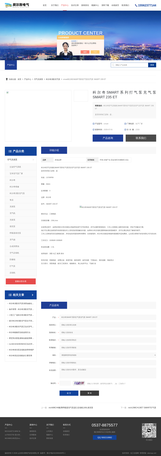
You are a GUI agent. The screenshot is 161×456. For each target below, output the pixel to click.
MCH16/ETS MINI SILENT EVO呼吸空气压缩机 (13, 431)
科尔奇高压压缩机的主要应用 (20, 356)
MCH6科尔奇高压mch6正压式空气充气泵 (13, 438)
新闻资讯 (85, 5)
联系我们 (125, 5)
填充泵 (12, 226)
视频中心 (95, 5)
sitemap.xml (151, 453)
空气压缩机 (14, 253)
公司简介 (49, 431)
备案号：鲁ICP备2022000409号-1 (52, 453)
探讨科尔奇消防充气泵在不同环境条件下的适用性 (22, 321)
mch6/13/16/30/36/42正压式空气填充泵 (22, 344)
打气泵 (12, 266)
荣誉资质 (49, 438)
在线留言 (115, 5)
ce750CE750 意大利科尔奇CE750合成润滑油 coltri (13, 435)
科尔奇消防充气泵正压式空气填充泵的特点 (22, 327)
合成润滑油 (14, 246)
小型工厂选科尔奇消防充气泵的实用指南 (22, 315)
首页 (45, 5)
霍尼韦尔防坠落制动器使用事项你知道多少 (22, 338)
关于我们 (55, 5)
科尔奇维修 (14, 187)
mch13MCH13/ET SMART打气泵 (142, 408)
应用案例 (33, 435)
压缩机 (12, 273)
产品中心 (65, 5)
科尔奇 (12, 180)
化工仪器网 (134, 453)
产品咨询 (108, 138)
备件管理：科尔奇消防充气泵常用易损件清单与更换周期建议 (22, 309)
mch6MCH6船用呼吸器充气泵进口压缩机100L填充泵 (71, 408)
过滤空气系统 (15, 167)
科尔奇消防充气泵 (53, 79)
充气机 (12, 213)
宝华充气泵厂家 (16, 173)
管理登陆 (143, 453)
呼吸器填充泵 (15, 233)
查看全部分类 (20, 281)
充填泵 (12, 207)
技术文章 (75, 5)
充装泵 (12, 220)
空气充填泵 (38, 79)
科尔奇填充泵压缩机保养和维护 (21, 350)
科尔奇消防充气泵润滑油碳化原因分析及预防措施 (22, 303)
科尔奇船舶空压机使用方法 (19, 332)
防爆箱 (12, 259)
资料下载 (105, 5)
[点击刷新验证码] (79, 383)
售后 (11, 200)
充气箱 (12, 240)
